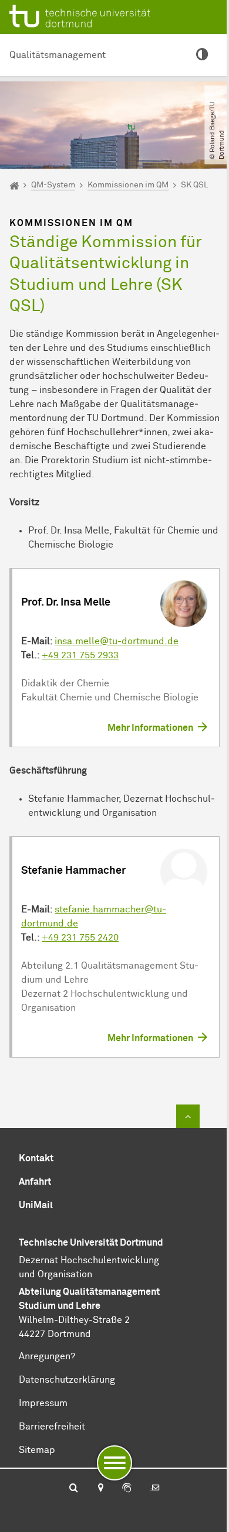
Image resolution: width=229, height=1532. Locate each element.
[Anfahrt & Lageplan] (100, 1489)
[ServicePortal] (127, 1489)
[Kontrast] (202, 55)
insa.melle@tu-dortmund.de (117, 641)
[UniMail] (155, 1489)
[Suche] (73, 1489)
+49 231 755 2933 (80, 655)
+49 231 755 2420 (80, 937)
